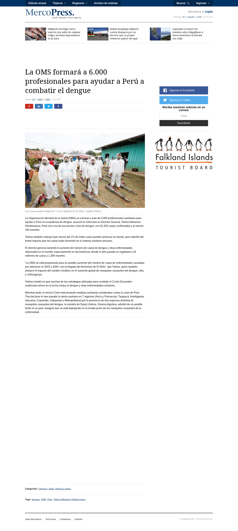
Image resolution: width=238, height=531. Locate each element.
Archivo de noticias (106, 3)
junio (40, 99)
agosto (191, 17)
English (209, 11)
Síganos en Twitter (180, 100)
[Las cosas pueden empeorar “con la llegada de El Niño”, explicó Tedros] (85, 170)
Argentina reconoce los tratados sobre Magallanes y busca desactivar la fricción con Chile (187, 34)
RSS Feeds (51, 519)
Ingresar (201, 3)
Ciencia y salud (46, 488)
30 (183, 17)
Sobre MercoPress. (33, 519)
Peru (49, 499)
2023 (47, 99)
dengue (36, 499)
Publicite (78, 519)
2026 (199, 17)
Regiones (78, 3)
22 (33, 99)
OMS (43, 499)
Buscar (181, 3)
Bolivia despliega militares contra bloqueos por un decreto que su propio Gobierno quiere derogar (124, 34)
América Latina (63, 488)
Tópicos (58, 3)
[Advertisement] (119, 55)
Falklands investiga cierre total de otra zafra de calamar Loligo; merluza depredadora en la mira (64, 34)
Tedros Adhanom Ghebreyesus (69, 499)
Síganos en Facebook (181, 90)
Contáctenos (65, 519)
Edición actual (37, 3)
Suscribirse (183, 123)
